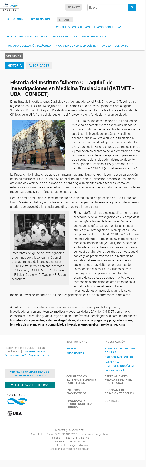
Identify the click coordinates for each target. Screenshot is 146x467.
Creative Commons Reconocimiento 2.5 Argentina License (27, 353)
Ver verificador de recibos (29, 385)
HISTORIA (15, 65)
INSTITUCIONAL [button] (15, 19)
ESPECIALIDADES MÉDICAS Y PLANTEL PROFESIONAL (37, 36)
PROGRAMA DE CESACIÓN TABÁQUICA (28, 45)
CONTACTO (121, 45)
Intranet (73, 7)
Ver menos (13, 56)
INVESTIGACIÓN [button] (40, 19)
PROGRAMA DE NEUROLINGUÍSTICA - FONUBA (83, 45)
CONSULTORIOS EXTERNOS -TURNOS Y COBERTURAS (89, 27)
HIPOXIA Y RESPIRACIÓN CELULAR (120, 350)
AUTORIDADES (39, 65)
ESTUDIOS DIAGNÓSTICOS (90, 36)
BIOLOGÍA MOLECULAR (119, 357)
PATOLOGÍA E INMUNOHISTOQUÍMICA (119, 364)
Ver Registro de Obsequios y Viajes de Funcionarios (29, 373)
